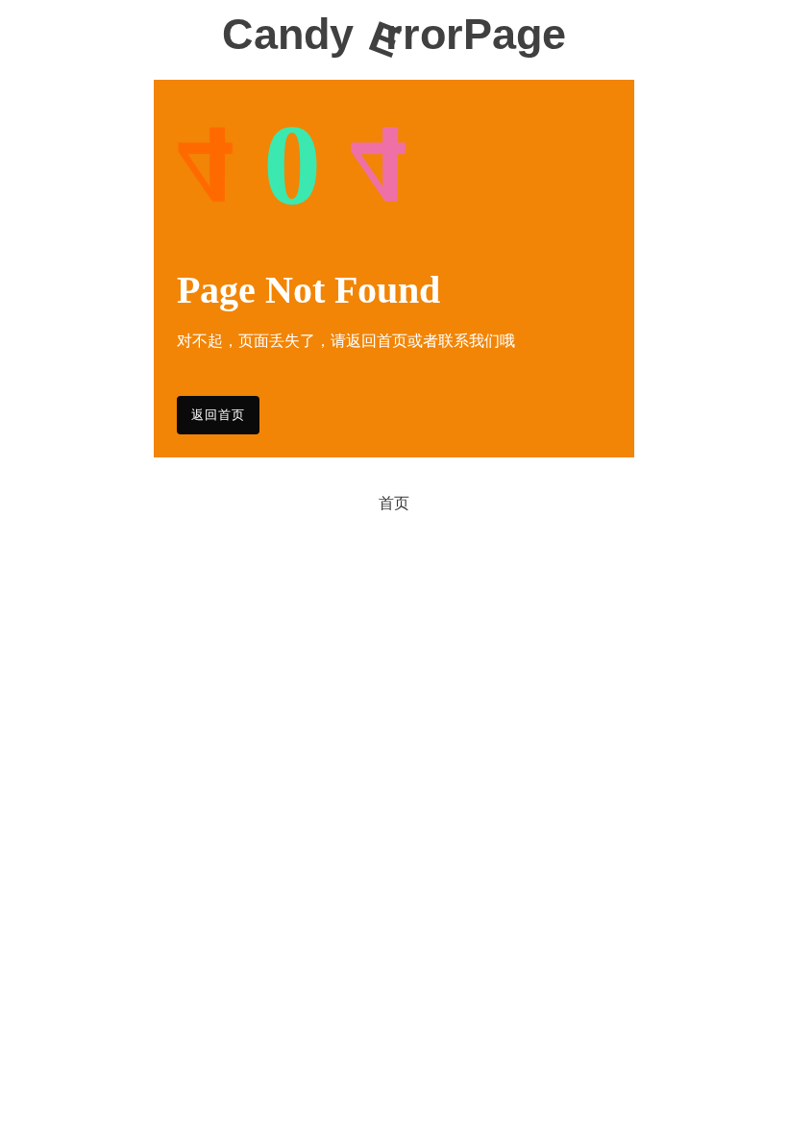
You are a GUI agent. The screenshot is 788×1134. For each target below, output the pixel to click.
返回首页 (218, 414)
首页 (394, 503)
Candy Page (394, 35)
